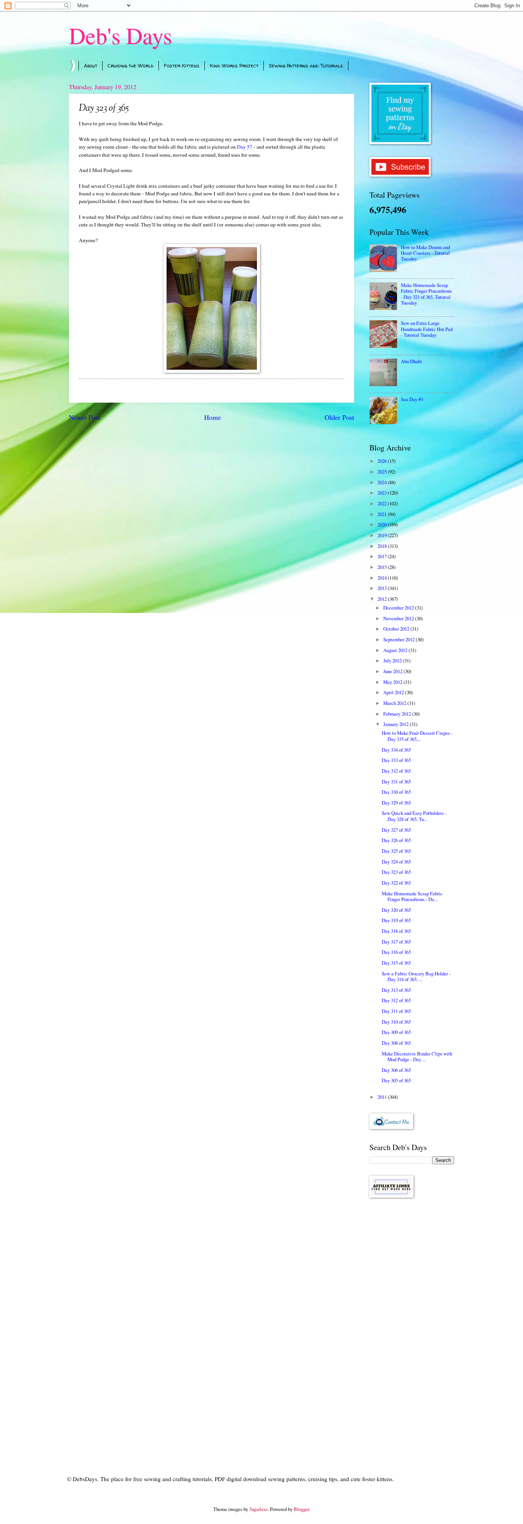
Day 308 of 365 (396, 1042)
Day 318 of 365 (396, 931)
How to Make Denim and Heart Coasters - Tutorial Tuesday (425, 253)
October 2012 (396, 628)
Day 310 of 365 (396, 1021)
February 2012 (397, 713)
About (90, 65)
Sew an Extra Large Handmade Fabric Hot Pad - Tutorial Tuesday (427, 329)
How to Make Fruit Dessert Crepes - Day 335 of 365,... (417, 735)
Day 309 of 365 (396, 1032)
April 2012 (394, 692)
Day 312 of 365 (396, 1000)
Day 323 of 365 (396, 872)
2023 (383, 492)
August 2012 (396, 650)
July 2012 (393, 660)
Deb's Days (120, 35)
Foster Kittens (181, 65)
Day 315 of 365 (396, 962)
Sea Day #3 (412, 399)
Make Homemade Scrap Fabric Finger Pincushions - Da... (412, 896)
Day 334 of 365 (396, 749)
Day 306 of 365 (396, 1070)
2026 (383, 460)
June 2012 (393, 671)
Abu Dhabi (411, 361)
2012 (383, 598)
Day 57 (244, 146)
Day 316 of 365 (396, 952)
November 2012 (399, 618)
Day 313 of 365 (396, 990)
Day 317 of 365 (396, 941)
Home (212, 417)
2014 (383, 577)
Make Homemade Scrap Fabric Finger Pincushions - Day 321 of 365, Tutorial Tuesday (426, 294)
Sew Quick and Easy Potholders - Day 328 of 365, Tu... (414, 816)
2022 (383, 503)
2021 (383, 514)
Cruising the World (131, 65)
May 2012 (393, 681)
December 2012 (399, 607)
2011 (383, 1096)
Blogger (301, 1509)
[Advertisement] (411, 1325)
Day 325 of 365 (396, 850)
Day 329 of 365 (396, 802)
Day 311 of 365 (396, 1011)
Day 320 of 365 (396, 909)
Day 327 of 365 (396, 829)
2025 (383, 471)
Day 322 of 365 (396, 882)
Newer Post (84, 417)
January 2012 (396, 724)
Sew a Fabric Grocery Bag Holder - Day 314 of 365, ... (416, 976)
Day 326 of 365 (396, 840)
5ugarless (258, 1509)
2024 (383, 482)
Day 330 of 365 (396, 791)
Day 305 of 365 (396, 1080)
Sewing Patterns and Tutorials (306, 65)
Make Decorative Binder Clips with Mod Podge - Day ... (417, 1056)
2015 (383, 567)
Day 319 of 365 (396, 920)
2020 (383, 524)
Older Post (339, 417)
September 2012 (399, 639)
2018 (383, 545)
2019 (383, 535)
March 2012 (395, 703)
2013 (383, 588)
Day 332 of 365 (396, 770)
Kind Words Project (234, 65)
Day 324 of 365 (396, 861)
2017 (383, 556)
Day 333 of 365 (396, 760)
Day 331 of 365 (396, 781)
